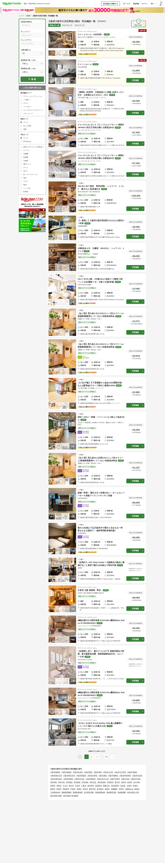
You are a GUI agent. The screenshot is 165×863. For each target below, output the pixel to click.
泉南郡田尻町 (111, 792)
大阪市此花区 (78, 772)
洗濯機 (25, 154)
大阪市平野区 (115, 779)
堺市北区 (93, 782)
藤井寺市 (92, 789)
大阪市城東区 (113, 775)
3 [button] (96, 757)
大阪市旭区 (103, 775)
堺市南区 (85, 782)
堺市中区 (61, 782)
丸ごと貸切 (27, 126)
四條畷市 (114, 789)
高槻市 (52, 786)
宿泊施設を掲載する (110, 4)
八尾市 (83, 786)
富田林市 (98, 786)
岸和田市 (110, 782)
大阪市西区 (88, 772)
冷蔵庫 (25, 161)
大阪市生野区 (92, 775)
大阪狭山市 (129, 789)
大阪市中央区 (136, 779)
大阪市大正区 (108, 772)
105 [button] (106, 757)
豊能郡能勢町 (78, 792)
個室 (24, 129)
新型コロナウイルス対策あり (33, 147)
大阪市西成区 (68, 779)
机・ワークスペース (30, 174)
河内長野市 (115, 786)
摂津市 (79, 789)
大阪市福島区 (67, 772)
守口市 (65, 786)
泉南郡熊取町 (100, 792)
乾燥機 (25, 157)
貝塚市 (59, 786)
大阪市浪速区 (132, 772)
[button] (102, 758)
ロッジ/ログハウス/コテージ (33, 110)
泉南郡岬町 (122, 792)
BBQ (25, 185)
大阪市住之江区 (103, 779)
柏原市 (59, 789)
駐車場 (25, 192)
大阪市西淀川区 (56, 775)
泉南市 (107, 789)
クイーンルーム (85, 64)
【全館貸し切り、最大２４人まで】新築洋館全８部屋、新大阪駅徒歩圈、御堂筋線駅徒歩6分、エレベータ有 (101, 654)
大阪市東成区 (81, 775)
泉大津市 (136, 782)
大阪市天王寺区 (120, 772)
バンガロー (27, 106)
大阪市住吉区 (137, 775)
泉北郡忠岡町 (89, 792)
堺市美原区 (101, 782)
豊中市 (117, 782)
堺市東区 (69, 782)
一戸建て (26, 100)
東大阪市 (100, 789)
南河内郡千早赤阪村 (70, 796)
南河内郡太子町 (133, 792)
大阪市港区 (98, 772)
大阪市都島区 (55, 772)
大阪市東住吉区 (56, 779)
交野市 (121, 789)
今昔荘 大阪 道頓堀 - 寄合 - (90, 590)
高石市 (85, 789)
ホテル (25, 103)
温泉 (24, 178)
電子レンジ (27, 164)
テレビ (25, 167)
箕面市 (52, 789)
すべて (25, 122)
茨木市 (77, 786)
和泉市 (135, 786)
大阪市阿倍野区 (125, 775)
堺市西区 (77, 782)
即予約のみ (27, 141)
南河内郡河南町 (56, 796)
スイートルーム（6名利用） (90, 34)
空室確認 (135, 52)
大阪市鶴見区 (91, 779)
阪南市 (137, 789)
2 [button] (91, 757)
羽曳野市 (66, 789)
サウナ (25, 181)
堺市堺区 (53, 782)
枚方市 (71, 786)
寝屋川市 (106, 786)
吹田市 (129, 782)
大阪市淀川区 (79, 779)
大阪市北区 (125, 779)
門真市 (73, 789)
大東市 (129, 786)
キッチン (26, 150)
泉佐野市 (90, 786)
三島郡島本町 (55, 792)
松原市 (122, 786)
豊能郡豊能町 (67, 792)
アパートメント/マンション (33, 96)
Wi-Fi (25, 171)
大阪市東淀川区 (69, 775)
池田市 (123, 782)
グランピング (28, 113)
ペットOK (26, 188)
